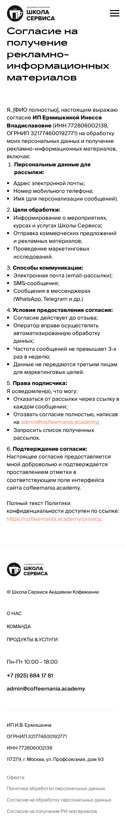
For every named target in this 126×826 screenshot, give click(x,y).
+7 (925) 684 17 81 (30, 676)
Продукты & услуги (32, 640)
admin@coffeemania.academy (59, 422)
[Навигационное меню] (114, 13)
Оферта (16, 778)
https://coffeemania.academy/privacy (53, 519)
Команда (19, 627)
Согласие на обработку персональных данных (59, 800)
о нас (14, 614)
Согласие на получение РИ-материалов (52, 812)
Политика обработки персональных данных (56, 789)
